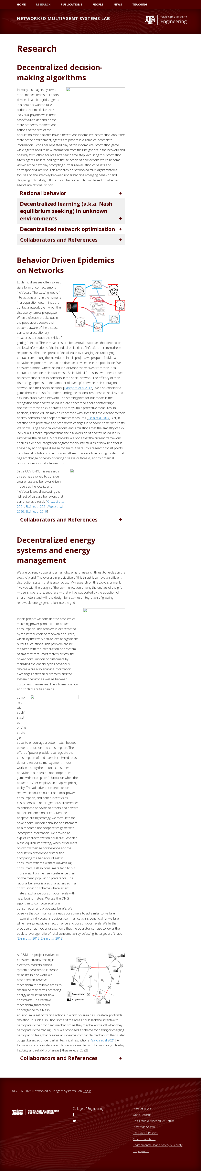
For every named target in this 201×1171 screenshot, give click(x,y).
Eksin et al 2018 (51, 938)
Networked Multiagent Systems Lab (63, 18)
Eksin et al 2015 (28, 938)
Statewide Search (144, 1127)
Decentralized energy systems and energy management (56, 550)
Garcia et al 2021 (103, 1040)
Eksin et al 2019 (36, 511)
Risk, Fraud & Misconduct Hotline (154, 1121)
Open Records (142, 1115)
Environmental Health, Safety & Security (157, 1145)
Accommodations (144, 1139)
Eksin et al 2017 (98, 418)
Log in (87, 1091)
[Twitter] (74, 1121)
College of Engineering (88, 1108)
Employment (141, 1151)
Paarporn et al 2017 (78, 388)
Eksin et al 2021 (36, 506)
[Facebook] (73, 1115)
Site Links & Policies (145, 1133)
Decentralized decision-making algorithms (59, 72)
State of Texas (142, 1109)
